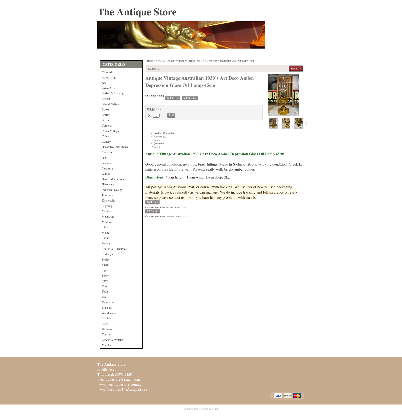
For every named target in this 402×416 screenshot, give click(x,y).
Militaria (107, 222)
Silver (105, 275)
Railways (107, 254)
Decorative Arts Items (115, 147)
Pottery (106, 243)
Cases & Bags (110, 131)
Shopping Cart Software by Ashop (201, 408)
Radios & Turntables (114, 249)
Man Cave (108, 345)
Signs (105, 270)
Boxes (105, 120)
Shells (105, 265)
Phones (106, 238)
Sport (105, 281)
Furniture (107, 168)
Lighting (107, 206)
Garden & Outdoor (113, 179)
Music (105, 233)
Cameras (107, 125)
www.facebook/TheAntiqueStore (122, 389)
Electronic (108, 152)
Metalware (108, 216)
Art (104, 83)
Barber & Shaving (113, 93)
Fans (104, 158)
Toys (104, 297)
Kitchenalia (108, 200)
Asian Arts (108, 88)
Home (150, 60)
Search (296, 68)
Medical (106, 211)
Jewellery (107, 195)
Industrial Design (112, 190)
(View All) (156, 140)
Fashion (106, 163)
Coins (105, 136)
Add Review (172, 98)
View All (107, 72)
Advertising (109, 77)
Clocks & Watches (113, 340)
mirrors (106, 227)
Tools (105, 291)
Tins (104, 286)
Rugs (105, 324)
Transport (107, 307)
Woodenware (109, 313)
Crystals (107, 334)
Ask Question (190, 98)
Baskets (106, 99)
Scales (105, 259)
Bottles (106, 115)
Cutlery (106, 142)
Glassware (108, 184)
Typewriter (108, 302)
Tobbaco (107, 329)
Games (106, 174)
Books (106, 109)
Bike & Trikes (110, 104)
